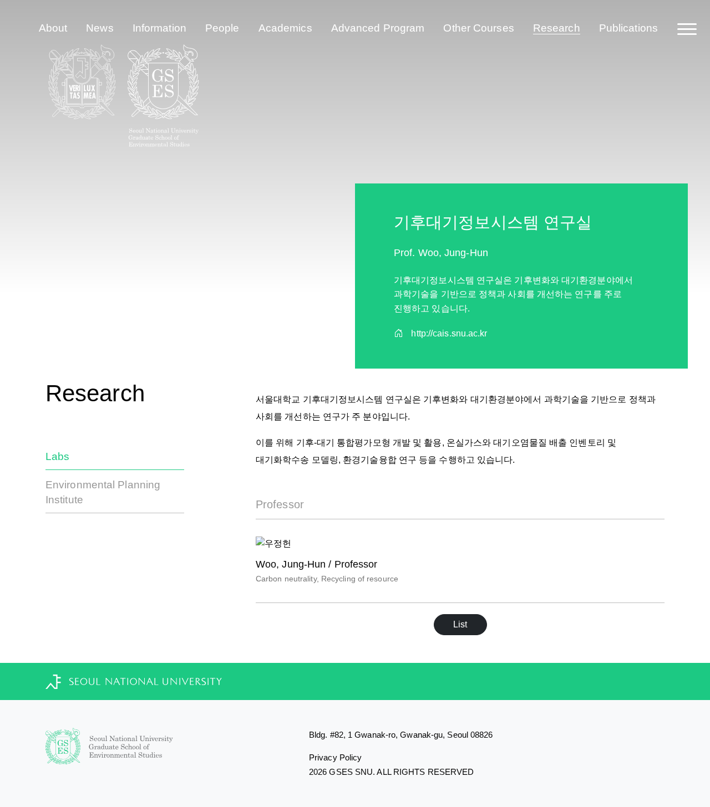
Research (556, 28)
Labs (57, 456)
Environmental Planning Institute (102, 492)
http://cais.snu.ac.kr (449, 333)
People (222, 28)
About (53, 28)
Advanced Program (378, 28)
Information (159, 28)
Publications (628, 28)
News (99, 28)
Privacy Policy (335, 757)
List (460, 624)
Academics (285, 28)
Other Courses (478, 28)
